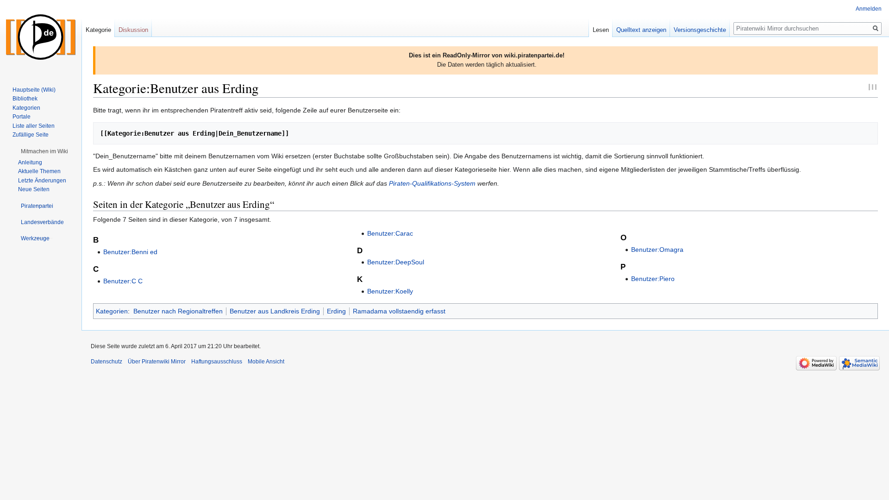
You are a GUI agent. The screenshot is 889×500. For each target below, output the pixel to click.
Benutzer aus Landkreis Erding (275, 311)
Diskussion (133, 29)
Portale (22, 116)
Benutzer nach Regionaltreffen (178, 311)
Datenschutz (106, 361)
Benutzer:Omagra (657, 249)
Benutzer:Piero (653, 278)
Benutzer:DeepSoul (395, 262)
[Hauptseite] (41, 37)
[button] (44, 151)
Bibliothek (25, 98)
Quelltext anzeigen (641, 29)
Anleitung (30, 162)
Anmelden (869, 9)
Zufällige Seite (31, 134)
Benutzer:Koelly (390, 291)
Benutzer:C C (123, 281)
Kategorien (112, 311)
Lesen (601, 29)
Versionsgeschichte (700, 29)
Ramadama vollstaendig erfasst (399, 311)
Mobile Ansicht (266, 361)
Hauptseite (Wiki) (34, 90)
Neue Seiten (34, 189)
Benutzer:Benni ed (130, 252)
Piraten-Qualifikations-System (432, 183)
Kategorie (98, 29)
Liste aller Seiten (34, 126)
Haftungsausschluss (216, 361)
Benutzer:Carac (390, 233)
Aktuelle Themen (39, 171)
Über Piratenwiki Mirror (157, 361)
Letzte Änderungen (42, 180)
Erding (336, 311)
